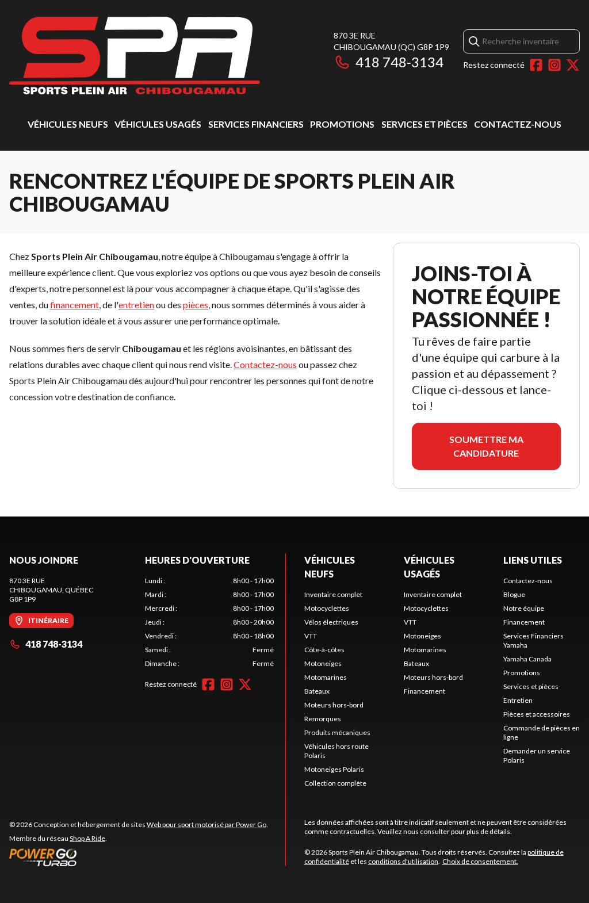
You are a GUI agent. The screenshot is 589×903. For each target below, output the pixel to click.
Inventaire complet (333, 594)
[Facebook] (536, 65)
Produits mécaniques (337, 732)
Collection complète (335, 783)
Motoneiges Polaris (334, 769)
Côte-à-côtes (324, 649)
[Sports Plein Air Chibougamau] (134, 55)
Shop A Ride (87, 838)
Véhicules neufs (68, 123)
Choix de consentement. (480, 861)
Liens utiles (532, 559)
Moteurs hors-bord (334, 705)
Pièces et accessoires (536, 714)
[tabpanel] (209, 622)
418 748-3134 (399, 61)
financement (74, 304)
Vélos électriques (331, 622)
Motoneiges (323, 663)
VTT (310, 636)
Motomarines (325, 677)
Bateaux (317, 691)
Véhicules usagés (157, 123)
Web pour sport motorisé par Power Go (206, 824)
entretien (136, 304)
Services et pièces (424, 123)
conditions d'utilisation (403, 861)
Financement (424, 691)
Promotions (342, 123)
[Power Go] (138, 857)
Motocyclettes (326, 608)
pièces (195, 304)
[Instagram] (554, 65)
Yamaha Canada (527, 659)
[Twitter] (573, 65)
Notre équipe (523, 608)
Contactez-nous (517, 123)
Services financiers (256, 123)
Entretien (518, 700)
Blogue (514, 594)
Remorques (322, 718)
